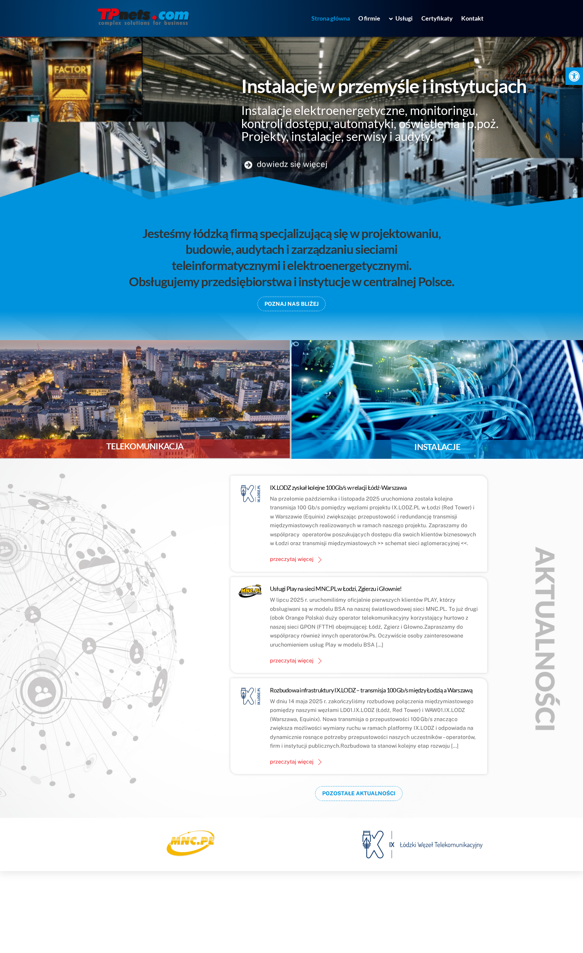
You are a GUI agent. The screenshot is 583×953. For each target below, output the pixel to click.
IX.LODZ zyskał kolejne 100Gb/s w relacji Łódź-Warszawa (338, 487)
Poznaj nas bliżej (291, 304)
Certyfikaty (437, 18)
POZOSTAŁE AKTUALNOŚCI (358, 793)
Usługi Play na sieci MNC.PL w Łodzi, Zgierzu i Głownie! (336, 588)
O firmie (369, 18)
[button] (574, 76)
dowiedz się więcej (291, 163)
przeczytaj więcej (291, 559)
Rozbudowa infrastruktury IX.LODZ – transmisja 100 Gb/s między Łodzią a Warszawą (371, 690)
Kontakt (472, 18)
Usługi (403, 18)
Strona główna (330, 18)
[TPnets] (143, 24)
